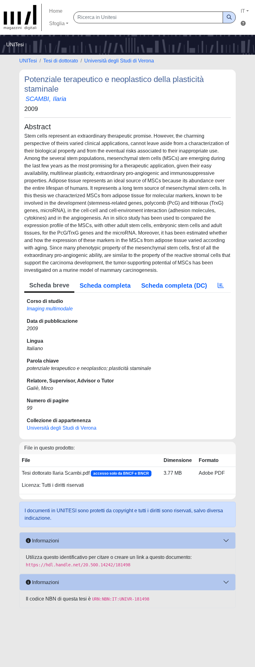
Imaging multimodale (50, 308)
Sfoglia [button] (57, 23)
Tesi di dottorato (60, 60)
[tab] (220, 285)
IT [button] (243, 11)
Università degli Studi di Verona (119, 60)
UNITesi (28, 60)
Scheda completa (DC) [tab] (174, 285)
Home (56, 11)
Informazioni (45, 540)
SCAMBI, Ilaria (46, 98)
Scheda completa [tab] (105, 285)
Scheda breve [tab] (49, 285)
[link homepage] (23, 17)
